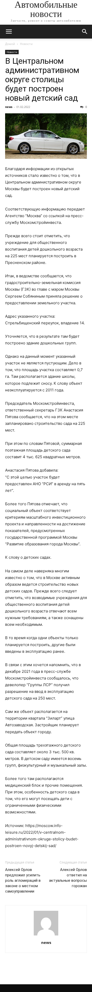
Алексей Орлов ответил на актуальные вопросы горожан (68, 877)
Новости (26, 44)
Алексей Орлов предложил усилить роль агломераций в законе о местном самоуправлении (23, 880)
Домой (10, 44)
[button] (9, 32)
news (8, 107)
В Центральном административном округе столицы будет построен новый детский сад (42, 79)
